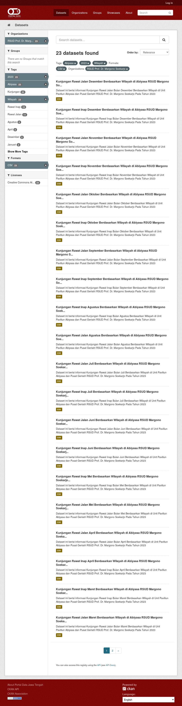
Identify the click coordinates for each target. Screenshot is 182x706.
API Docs (110, 665)
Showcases (113, 12)
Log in (169, 2)
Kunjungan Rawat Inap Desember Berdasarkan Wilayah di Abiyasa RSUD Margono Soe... (112, 111)
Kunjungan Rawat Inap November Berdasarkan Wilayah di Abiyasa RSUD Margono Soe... (112, 168)
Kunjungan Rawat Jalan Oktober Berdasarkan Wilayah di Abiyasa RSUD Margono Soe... (111, 196)
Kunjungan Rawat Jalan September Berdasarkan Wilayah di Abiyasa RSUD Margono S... (106, 252)
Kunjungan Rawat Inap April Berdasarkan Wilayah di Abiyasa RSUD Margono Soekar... (108, 563)
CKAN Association (17, 693)
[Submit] (169, 12)
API (99, 665)
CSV (59, 99)
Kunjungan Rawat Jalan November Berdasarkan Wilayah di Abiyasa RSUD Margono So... (106, 140)
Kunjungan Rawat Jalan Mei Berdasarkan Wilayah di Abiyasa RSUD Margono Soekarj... (108, 506)
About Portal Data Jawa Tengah (25, 684)
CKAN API (13, 689)
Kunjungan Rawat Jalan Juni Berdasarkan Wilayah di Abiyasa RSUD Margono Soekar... (108, 422)
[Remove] (75, 63)
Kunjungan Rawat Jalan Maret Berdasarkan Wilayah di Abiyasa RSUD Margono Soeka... (109, 619)
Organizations (79, 12)
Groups (97, 12)
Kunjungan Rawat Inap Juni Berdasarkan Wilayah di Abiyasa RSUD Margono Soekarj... (108, 450)
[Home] (8, 24)
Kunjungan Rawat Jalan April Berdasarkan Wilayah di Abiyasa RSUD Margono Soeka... (109, 534)
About (129, 12)
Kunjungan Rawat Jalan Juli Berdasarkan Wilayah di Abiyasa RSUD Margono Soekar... (108, 365)
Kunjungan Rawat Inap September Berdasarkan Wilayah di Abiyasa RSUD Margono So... (112, 281)
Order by (132, 52)
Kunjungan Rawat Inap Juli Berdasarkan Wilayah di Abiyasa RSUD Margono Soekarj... (107, 393)
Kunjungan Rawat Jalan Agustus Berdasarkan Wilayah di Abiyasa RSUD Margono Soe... (111, 337)
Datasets (61, 12)
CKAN (128, 689)
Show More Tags (18, 151)
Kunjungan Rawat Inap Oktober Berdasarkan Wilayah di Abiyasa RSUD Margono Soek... (110, 224)
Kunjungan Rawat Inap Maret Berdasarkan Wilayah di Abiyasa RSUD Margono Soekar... (108, 591)
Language (128, 694)
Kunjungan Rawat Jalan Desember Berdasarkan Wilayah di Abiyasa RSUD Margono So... (112, 83)
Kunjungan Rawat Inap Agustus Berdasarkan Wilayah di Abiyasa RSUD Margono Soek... (110, 309)
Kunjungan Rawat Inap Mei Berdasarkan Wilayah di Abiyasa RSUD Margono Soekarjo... (107, 478)
